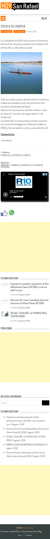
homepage (6, 31)
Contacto (28, 535)
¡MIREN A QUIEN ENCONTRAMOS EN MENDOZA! (26, 444)
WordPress (16, 531)
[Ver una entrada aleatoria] (45, 18)
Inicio (20, 535)
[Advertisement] (25, 247)
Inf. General (19, 31)
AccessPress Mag (34, 531)
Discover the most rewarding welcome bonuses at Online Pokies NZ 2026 (29, 301)
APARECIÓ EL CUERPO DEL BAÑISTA (16, 155)
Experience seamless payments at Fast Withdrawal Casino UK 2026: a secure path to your (29, 287)
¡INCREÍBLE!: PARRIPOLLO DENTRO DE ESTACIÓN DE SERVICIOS (22, 166)
